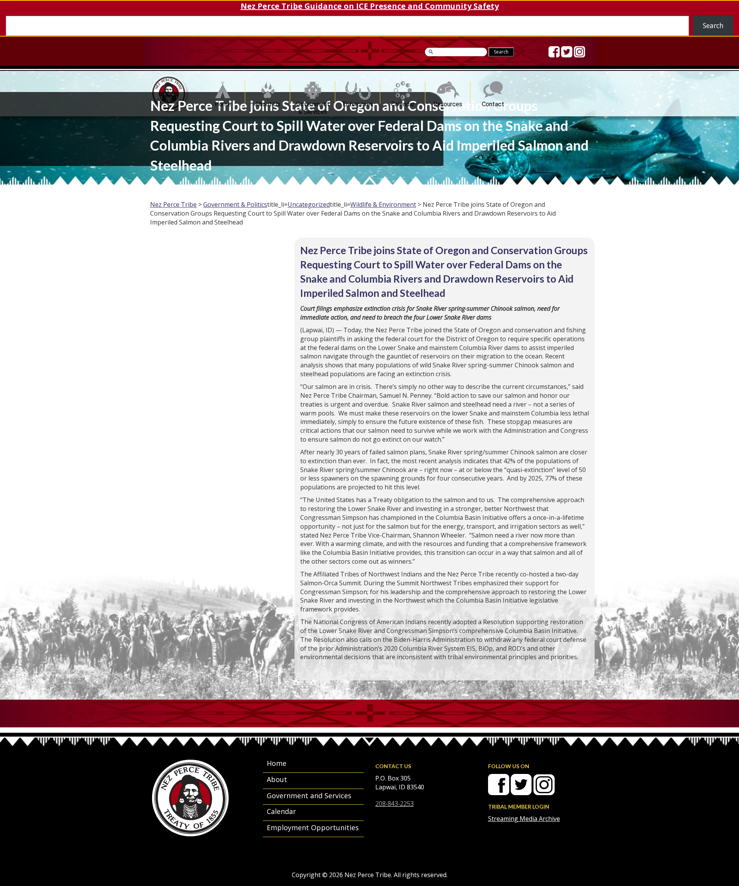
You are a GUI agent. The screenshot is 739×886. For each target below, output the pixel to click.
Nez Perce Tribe (173, 204)
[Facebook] (554, 51)
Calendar (403, 102)
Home (223, 102)
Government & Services (312, 102)
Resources (447, 102)
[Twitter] (566, 51)
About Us (267, 102)
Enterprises (358, 102)
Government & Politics (235, 204)
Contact (493, 102)
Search (713, 25)
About (277, 779)
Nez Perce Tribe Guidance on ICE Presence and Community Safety (370, 6)
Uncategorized (309, 204)
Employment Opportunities (313, 827)
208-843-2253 (394, 803)
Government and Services (309, 795)
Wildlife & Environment (383, 204)
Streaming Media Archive (524, 818)
